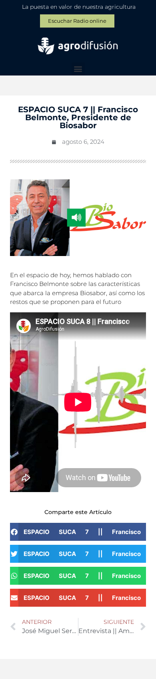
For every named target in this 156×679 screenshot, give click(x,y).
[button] (78, 68)
